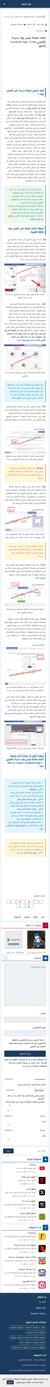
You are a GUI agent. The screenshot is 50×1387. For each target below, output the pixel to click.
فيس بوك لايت (30, 853)
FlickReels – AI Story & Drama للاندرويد (32, 1359)
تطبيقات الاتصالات (31, 1327)
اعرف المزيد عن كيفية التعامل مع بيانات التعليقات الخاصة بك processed (27, 1064)
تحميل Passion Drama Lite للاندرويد (34, 1365)
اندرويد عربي (20, 174)
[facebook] (38, 902)
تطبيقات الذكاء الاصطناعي (36, 1332)
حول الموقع (41, 1308)
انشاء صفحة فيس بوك (26, 809)
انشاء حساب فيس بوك (31, 340)
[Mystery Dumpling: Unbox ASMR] (25, 1261)
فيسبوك (32, 789)
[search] (4, 4)
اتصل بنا (42, 1302)
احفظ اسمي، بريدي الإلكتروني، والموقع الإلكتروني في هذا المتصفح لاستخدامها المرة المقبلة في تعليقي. (27, 1043)
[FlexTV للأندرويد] (25, 1285)
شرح (42, 916)
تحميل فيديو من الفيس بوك (25, 827)
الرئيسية (39, 16)
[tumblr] (29, 906)
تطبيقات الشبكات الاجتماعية (35, 1337)
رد (8, 1110)
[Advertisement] (25, 67)
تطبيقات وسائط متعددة (20, 1347)
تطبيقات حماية (25, 1342)
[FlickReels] (25, 1236)
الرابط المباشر (14, 256)
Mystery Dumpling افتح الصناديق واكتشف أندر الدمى (27, 1370)
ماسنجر (28, 819)
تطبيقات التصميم (16, 1327)
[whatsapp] (20, 906)
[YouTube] (25, 1168)
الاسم (43, 1013)
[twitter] (29, 902)
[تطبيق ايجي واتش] (25, 1180)
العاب (43, 1327)
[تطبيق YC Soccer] (25, 1205)
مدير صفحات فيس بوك (26, 799)
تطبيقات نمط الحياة (38, 1347)
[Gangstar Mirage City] (25, 1273)
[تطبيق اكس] (25, 1192)
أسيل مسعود (39, 1090)
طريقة (35, 916)
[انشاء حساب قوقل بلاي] (14, 947)
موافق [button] (10, 1382)
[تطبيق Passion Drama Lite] (25, 1249)
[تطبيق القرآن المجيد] (25, 1217)
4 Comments (40, 30)
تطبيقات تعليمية (39, 1342)
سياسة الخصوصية (38, 1313)
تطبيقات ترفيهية (16, 1337)
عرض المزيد (20, 1382)
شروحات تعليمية (29, 16)
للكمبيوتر (17, 916)
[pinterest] (20, 902)
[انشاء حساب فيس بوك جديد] (36, 947)
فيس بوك (38, 111)
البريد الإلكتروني (38, 1027)
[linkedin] (11, 902)
